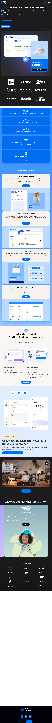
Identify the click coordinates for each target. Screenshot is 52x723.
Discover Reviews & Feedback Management (13, 452)
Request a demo (5, 26)
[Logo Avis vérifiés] (3, 2)
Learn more (26, 524)
